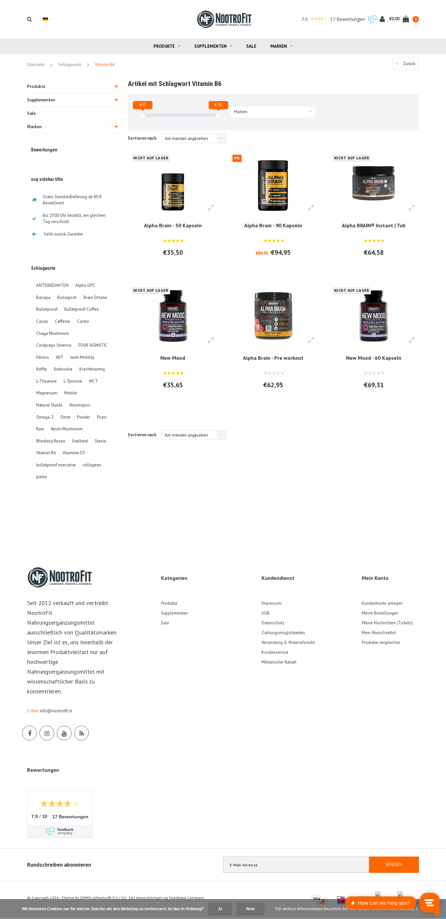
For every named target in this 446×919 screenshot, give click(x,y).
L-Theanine (46, 381)
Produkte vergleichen (381, 642)
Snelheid (80, 441)
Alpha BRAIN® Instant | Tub (374, 225)
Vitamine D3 (74, 453)
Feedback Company (186, 897)
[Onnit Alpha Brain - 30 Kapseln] (173, 183)
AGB (266, 613)
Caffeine (62, 321)
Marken (278, 46)
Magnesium (46, 393)
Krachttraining (92, 369)
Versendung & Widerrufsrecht (288, 642)
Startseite (35, 64)
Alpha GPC (85, 285)
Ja (220, 909)
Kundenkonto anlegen (382, 603)
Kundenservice (275, 652)
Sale (251, 46)
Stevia (100, 441)
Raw (40, 429)
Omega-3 (45, 417)
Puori (101, 417)
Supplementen (210, 46)
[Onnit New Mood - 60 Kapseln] (373, 316)
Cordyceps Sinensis (54, 345)
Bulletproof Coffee (81, 309)
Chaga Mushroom (52, 333)
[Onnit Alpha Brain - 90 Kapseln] (273, 183)
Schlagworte (69, 64)
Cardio (83, 321)
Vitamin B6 (105, 64)
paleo (41, 476)
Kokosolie (63, 369)
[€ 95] (218, 115)
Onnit (65, 417)
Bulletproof (46, 309)
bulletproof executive (56, 465)
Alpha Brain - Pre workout (273, 358)
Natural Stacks (49, 405)
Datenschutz (273, 623)
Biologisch (67, 297)
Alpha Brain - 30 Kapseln (173, 225)
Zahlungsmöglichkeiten (283, 632)
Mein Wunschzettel (379, 632)
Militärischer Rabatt (279, 662)
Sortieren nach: (142, 138)
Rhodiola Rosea (50, 441)
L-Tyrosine (73, 381)
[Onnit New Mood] (173, 316)
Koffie (41, 369)
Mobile (70, 393)
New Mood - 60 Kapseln (373, 358)
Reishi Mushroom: (67, 429)
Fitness (42, 357)
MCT (93, 381)
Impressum (272, 603)
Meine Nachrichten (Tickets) (387, 623)
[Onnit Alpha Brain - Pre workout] (273, 316)
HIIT (59, 357)
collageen (92, 465)
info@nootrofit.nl (56, 711)
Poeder (83, 417)
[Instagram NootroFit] (47, 733)
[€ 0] (142, 115)
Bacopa (43, 297)
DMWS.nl (88, 897)
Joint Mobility (82, 357)
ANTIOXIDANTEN (52, 285)
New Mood (172, 358)
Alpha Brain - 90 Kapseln (273, 225)
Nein (250, 909)
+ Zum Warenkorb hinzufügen (169, 270)
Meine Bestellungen (380, 613)
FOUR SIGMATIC (92, 345)
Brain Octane (95, 297)
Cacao (42, 321)
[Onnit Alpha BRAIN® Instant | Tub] (373, 183)
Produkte (164, 46)
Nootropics (80, 405)
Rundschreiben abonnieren (59, 864)
